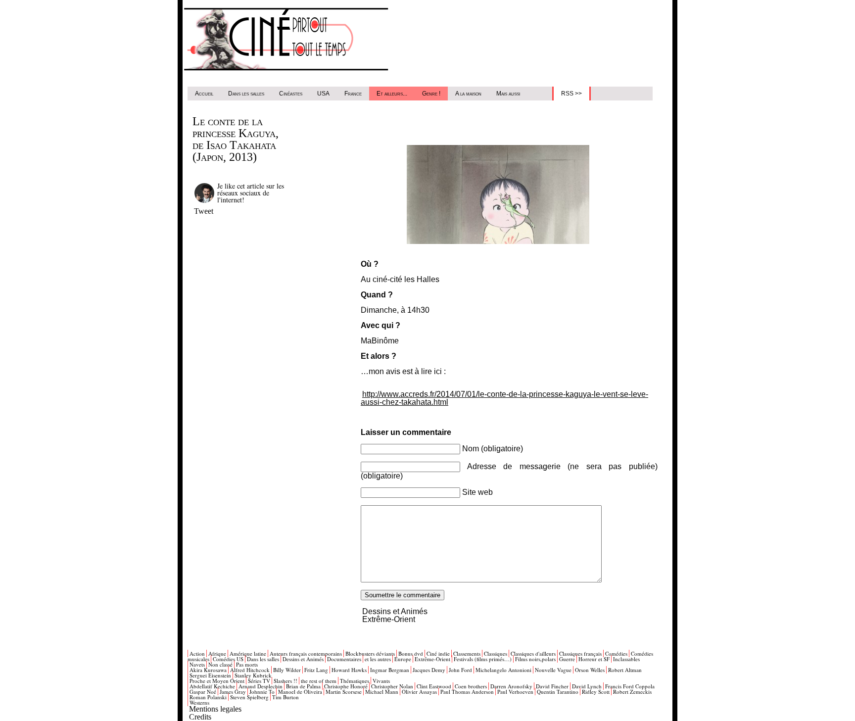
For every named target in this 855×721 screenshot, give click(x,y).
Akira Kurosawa (208, 669)
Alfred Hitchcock (250, 669)
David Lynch (587, 686)
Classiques (495, 653)
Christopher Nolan (392, 686)
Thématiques (354, 680)
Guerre (567, 659)
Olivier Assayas (419, 691)
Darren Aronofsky (511, 686)
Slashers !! (285, 680)
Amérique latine (248, 653)
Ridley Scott (596, 691)
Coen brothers (471, 686)
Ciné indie (438, 653)
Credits (200, 717)
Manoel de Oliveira (300, 691)
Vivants (381, 680)
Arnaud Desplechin (260, 686)
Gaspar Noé (203, 691)
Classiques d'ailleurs (533, 653)
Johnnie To (262, 691)
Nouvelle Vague (553, 669)
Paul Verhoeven (515, 691)
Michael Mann (381, 691)
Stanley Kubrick (253, 675)
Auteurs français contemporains (306, 653)
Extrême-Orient (388, 619)
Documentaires (344, 659)
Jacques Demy (429, 669)
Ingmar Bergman (389, 669)
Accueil (204, 93)
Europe (402, 659)
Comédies (616, 653)
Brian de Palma (303, 686)
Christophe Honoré (346, 686)
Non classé (220, 664)
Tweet (203, 211)
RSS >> (571, 93)
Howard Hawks (349, 669)
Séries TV (259, 680)
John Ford (460, 669)
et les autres (378, 659)
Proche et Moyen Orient (217, 680)
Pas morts (247, 664)
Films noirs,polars (535, 659)
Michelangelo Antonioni (503, 669)
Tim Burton (285, 697)
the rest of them (318, 680)
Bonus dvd (410, 653)
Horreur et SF (594, 659)
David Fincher (552, 686)
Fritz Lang (316, 669)
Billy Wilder (287, 669)
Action (197, 653)
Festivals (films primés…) (483, 659)
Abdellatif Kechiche (212, 686)
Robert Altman (625, 669)
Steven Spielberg (249, 697)
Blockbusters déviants (370, 653)
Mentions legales (215, 709)
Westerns (199, 702)
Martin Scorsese (344, 691)
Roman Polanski (208, 697)
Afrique (217, 653)
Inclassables (626, 659)
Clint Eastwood (434, 686)
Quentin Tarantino (557, 691)
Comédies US (228, 659)
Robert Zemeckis (632, 691)
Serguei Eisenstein (210, 675)
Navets (197, 664)
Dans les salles (246, 93)
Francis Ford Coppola (630, 686)
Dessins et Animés (395, 611)
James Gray (233, 691)
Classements (466, 653)
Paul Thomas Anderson (467, 691)
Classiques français (580, 653)
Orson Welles (590, 669)
